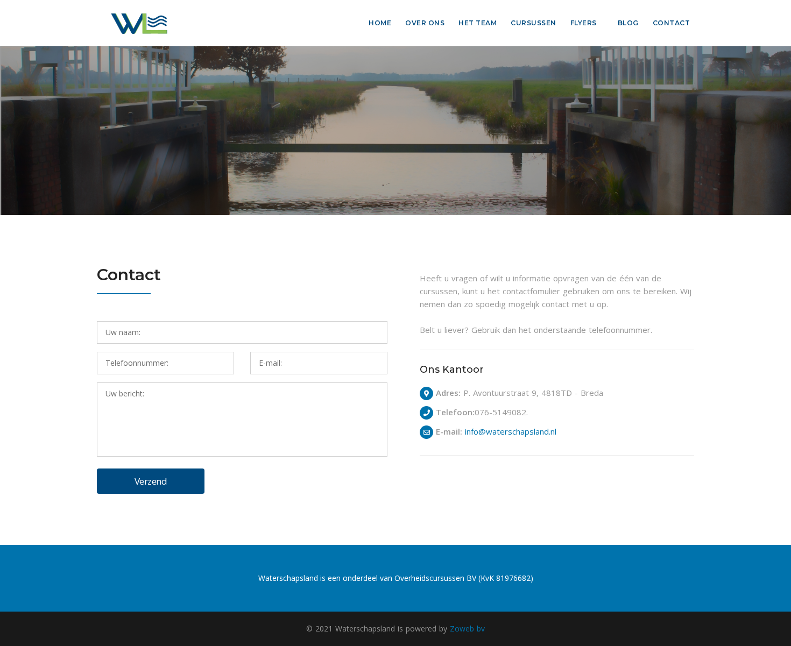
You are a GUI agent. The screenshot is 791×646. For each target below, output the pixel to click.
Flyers (583, 23)
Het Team (477, 23)
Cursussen (533, 23)
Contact (671, 23)
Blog (628, 23)
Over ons (424, 23)
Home (380, 23)
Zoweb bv (467, 628)
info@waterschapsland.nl (510, 431)
